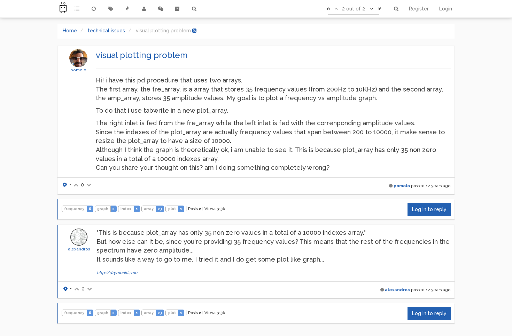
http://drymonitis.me (117, 272)
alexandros (79, 249)
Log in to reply (429, 209)
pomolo (78, 69)
